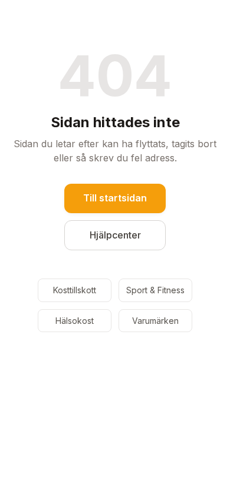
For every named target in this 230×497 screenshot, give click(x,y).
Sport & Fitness (155, 290)
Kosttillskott (74, 290)
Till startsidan (115, 198)
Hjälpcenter (115, 235)
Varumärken (155, 321)
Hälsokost (74, 321)
